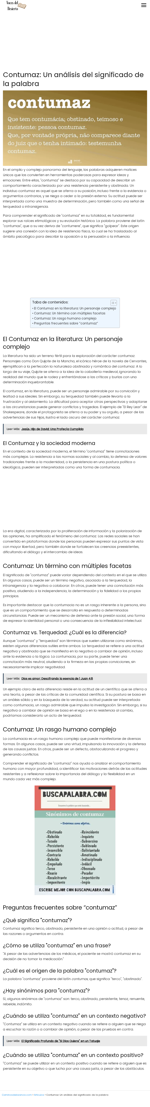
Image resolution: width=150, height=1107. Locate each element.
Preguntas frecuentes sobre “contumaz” (66, 323)
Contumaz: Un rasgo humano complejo (65, 318)
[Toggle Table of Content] (112, 303)
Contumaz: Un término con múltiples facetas (69, 313)
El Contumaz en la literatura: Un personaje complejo (75, 308)
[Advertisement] (75, 40)
